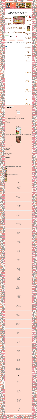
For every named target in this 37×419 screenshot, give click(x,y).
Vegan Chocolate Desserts (18, 223)
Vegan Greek (18, 268)
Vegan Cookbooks (19, 233)
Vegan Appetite (27, 90)
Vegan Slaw (18, 340)
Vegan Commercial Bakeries (18, 231)
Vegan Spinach (18, 349)
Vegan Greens (18, 269)
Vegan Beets (18, 198)
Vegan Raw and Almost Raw (18, 324)
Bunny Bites (26, 70)
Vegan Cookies (18, 234)
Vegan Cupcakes (18, 241)
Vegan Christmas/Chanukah (18, 225)
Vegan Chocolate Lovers (18, 224)
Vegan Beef (18, 197)
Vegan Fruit (18, 260)
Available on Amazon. (22, 135)
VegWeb (26, 99)
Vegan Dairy (18, 243)
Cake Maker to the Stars (28, 72)
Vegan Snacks (18, 341)
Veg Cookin (26, 89)
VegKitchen (18, 408)
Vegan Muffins (18, 298)
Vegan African (18, 187)
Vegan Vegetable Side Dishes (18, 369)
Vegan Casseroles (18, 213)
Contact (19, 1)
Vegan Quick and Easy (18, 322)
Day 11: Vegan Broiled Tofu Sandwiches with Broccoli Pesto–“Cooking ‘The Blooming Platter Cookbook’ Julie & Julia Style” (9, 42)
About (16, 1)
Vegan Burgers (18, 207)
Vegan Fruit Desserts (18, 261)
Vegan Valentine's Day (18, 368)
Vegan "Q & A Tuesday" (18, 186)
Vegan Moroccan (18, 297)
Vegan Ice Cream (18, 279)
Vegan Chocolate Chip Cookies (18, 222)
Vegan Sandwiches (18, 332)
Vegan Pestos (18, 307)
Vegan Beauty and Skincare (18, 196)
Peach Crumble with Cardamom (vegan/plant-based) (10, 177)
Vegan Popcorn (18, 313)
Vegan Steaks (18, 352)
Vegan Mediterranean (18, 288)
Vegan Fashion (18, 250)
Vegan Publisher (18, 315)
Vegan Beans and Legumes (18, 195)
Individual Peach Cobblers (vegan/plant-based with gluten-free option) (12, 169)
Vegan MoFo (18, 296)
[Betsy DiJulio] (18, 159)
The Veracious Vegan (18, 399)
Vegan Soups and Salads (18, 343)
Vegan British (18, 204)
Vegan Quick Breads (18, 323)
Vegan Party (18, 305)
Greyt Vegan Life (27, 81)
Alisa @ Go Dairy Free (8, 45)
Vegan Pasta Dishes (18, 306)
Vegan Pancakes (17, 37)
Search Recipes (21, 1)
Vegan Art (18, 189)
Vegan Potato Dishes (18, 314)
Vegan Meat (18, 287)
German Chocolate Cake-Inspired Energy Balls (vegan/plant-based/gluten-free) (12, 174)
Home (14, 1)
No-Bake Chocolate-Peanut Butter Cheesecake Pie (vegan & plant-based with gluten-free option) (14, 166)
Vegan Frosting (18, 259)
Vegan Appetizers (18, 188)
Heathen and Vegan (27, 82)
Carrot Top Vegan (27, 73)
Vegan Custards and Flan (18, 242)
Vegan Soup (18, 342)
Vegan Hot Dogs (18, 278)
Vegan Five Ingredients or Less (18, 252)
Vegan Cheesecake (18, 216)
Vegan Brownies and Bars (18, 205)
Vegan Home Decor (18, 277)
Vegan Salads (18, 331)
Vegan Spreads (18, 350)
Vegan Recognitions (18, 325)
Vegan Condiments (19, 232)
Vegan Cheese (18, 214)
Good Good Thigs (18, 390)
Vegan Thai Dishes (18, 360)
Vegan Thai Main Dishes (18, 361)
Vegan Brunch (18, 206)
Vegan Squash (18, 351)
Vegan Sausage (18, 334)
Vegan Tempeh (18, 358)
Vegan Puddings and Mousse (18, 316)
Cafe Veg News (26, 71)
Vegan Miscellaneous (18, 295)
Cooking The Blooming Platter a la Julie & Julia (11, 37)
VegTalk (26, 98)
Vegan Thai (18, 359)
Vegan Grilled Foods (18, 270)
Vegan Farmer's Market (18, 249)
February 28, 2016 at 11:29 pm (9, 46)
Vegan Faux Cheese (18, 251)
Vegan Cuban (18, 240)
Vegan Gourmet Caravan (28, 91)
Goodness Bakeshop (27, 80)
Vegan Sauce (18, 333)
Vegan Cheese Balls (18, 215)
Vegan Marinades (18, 286)
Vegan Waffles (18, 370)
